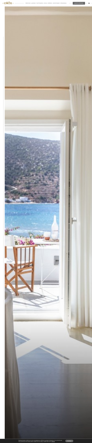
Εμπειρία (50, 3)
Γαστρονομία (39, 3)
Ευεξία (45, 3)
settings (53, 441)
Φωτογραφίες (56, 3)
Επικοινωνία (63, 3)
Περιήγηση (28, 3)
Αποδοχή (69, 440)
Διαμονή (33, 3)
